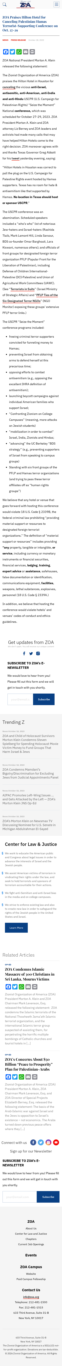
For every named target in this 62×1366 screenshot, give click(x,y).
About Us (31, 1228)
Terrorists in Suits (23, 289)
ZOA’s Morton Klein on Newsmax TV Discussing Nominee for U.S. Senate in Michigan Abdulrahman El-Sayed (29, 825)
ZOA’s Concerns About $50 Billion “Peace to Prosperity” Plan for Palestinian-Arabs (29, 1064)
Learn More (16, 927)
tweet (16, 158)
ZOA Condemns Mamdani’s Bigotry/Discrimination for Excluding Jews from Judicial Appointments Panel (30, 773)
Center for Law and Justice (31, 1233)
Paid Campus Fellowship (31, 1279)
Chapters (31, 1239)
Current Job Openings (31, 1244)
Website (31, 1273)
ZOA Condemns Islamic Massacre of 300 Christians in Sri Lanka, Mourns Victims (30, 974)
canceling (8, 87)
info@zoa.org (31, 1297)
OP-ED (8, 964)
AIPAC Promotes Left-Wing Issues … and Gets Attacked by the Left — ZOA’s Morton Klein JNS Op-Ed (28, 799)
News (5, 40)
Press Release (18, 40)
